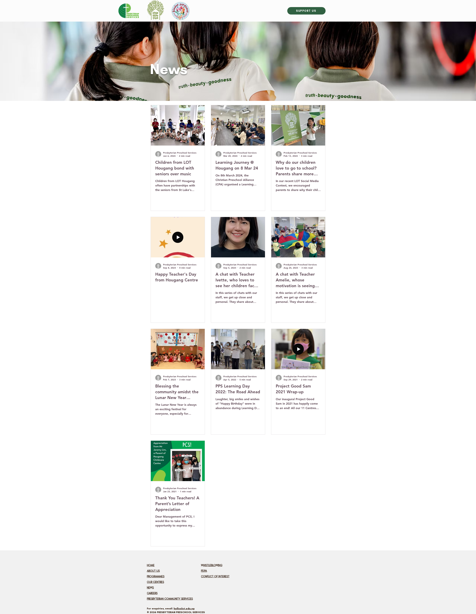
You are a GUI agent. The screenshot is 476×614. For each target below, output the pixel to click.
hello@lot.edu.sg (184, 608)
